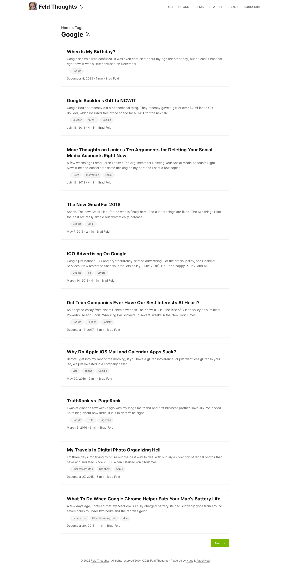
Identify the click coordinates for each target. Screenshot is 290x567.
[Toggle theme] (81, 7)
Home (66, 27)
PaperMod (203, 560)
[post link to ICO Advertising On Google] (145, 266)
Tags (79, 27)
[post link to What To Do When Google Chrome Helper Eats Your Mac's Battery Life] (145, 511)
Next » (220, 543)
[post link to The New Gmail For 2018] (145, 217)
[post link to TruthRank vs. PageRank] (145, 413)
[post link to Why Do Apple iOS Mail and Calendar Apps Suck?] (145, 364)
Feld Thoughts (58, 6)
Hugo (189, 560)
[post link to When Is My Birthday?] (145, 64)
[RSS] (87, 34)
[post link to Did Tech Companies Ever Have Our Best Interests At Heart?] (145, 315)
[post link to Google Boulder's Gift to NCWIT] (145, 113)
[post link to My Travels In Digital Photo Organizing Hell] (145, 463)
